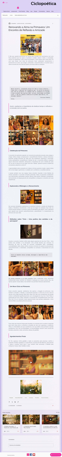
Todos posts (5, 15)
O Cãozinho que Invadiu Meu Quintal (30, 427)
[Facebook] (31, 454)
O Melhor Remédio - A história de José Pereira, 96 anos (11, 427)
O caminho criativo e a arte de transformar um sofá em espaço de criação (50, 427)
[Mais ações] (52, 23)
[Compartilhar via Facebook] (9, 401)
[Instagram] (28, 454)
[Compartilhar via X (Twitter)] (12, 401)
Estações (11, 397)
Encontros (37, 397)
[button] (18, 7)
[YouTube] (34, 454)
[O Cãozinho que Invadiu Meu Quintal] (31, 419)
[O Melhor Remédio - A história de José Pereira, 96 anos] (11, 419)
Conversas (31, 397)
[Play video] (31, 362)
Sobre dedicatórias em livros (21, 15)
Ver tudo (57, 412)
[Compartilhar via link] (18, 401)
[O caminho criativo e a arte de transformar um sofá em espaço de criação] (50, 419)
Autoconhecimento (19, 397)
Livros (11, 15)
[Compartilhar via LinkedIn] (15, 401)
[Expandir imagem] (16, 122)
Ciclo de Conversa (44, 397)
